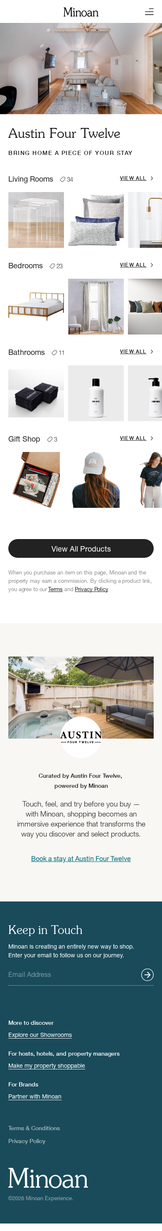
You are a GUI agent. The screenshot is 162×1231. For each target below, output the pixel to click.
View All (133, 178)
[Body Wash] (96, 393)
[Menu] (147, 11)
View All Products (81, 548)
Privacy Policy (91, 589)
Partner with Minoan (34, 1096)
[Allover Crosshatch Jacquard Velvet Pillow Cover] (96, 220)
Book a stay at (81, 858)
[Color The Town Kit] (36, 480)
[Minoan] (81, 11)
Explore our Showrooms (40, 1034)
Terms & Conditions (34, 1127)
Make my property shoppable (46, 1065)
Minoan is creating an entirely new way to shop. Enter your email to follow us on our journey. (71, 951)
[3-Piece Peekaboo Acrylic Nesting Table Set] (36, 220)
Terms (55, 589)
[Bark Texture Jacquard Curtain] (96, 307)
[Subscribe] (147, 975)
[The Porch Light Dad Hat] (96, 480)
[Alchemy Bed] (36, 307)
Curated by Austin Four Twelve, (81, 780)
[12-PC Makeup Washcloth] (36, 393)
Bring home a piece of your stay (70, 152)
